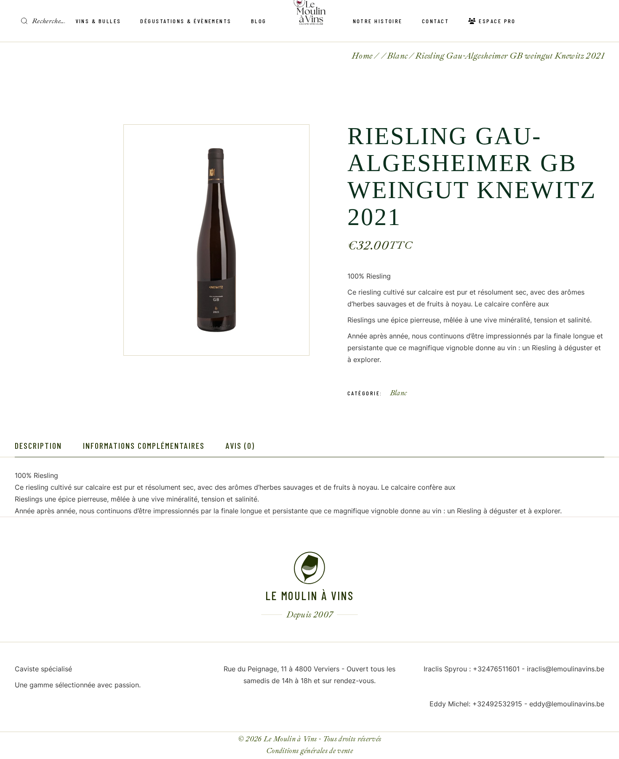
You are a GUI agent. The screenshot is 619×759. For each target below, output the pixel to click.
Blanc (398, 393)
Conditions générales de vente (309, 750)
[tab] (38, 445)
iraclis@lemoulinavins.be (565, 669)
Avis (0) (240, 445)
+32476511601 (496, 669)
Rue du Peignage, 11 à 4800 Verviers (281, 669)
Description (38, 445)
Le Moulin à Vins (290, 739)
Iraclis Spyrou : (448, 669)
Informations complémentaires (144, 445)
